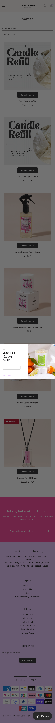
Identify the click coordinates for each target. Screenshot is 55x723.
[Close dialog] (54, 345)
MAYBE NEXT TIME (7, 375)
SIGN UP (10, 372)
